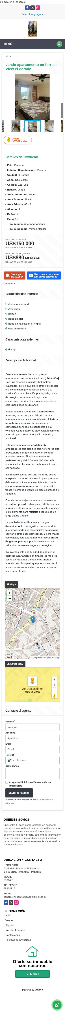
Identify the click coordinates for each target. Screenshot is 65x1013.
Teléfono (10, 754)
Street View (19, 140)
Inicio (8, 56)
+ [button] (9, 593)
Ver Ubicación (30, 688)
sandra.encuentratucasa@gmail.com (25, 896)
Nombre (10, 721)
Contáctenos (12, 934)
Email (8, 743)
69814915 (9, 880)
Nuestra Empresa (15, 930)
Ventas (9, 920)
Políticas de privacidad (18, 939)
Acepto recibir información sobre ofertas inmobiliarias (30, 784)
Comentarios (12, 766)
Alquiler (9, 925)
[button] (60, 77)
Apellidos (10, 732)
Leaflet (33, 657)
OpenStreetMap (52, 657)
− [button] (9, 598)
